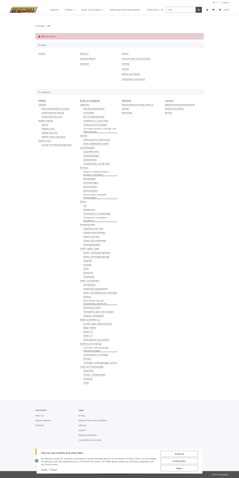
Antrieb (83, 135)
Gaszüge (87, 264)
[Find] (199, 10)
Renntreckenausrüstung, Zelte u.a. (138, 104)
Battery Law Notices (131, 74)
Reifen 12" (88, 335)
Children (42, 104)
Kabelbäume (89, 209)
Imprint (44, 469)
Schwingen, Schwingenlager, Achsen (100, 362)
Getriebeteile (89, 284)
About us (84, 53)
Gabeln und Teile (91, 236)
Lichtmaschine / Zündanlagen (97, 213)
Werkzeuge (127, 112)
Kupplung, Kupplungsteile (95, 288)
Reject (179, 468)
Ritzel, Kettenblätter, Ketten (96, 143)
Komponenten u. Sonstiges (95, 354)
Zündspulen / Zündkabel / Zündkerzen (95, 219)
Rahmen (87, 358)
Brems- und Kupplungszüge (96, 256)
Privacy (53, 469)
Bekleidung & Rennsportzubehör (180, 104)
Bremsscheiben (90, 190)
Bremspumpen (90, 186)
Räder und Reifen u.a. (90, 319)
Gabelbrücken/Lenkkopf (94, 232)
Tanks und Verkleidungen (92, 366)
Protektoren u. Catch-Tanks (95, 120)
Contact (225, 2)
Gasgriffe (87, 260)
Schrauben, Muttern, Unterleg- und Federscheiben (99, 130)
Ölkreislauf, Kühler (92, 307)
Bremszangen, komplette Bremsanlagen (94, 196)
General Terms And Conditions (136, 58)
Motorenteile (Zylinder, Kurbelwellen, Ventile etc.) (95, 302)
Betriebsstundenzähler (94, 108)
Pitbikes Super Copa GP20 (53, 136)
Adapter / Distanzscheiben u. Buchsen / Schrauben (96, 173)
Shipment (84, 63)
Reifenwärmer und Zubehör (96, 339)
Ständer (125, 108)
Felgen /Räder (89, 327)
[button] (207, 10)
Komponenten (90, 159)
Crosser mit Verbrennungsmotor (57, 144)
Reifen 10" (88, 331)
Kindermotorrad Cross (52, 116)
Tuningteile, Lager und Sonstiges (98, 311)
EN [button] (214, 2)
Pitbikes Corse (48, 128)
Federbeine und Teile (93, 228)
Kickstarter (88, 272)
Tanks (86, 382)
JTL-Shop (224, 474)
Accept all (179, 454)
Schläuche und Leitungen (95, 124)
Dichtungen (88, 112)
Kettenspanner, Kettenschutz (96, 139)
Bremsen (84, 167)
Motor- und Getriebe (89, 280)
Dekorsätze (88, 370)
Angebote (169, 100)
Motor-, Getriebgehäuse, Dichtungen (100, 292)
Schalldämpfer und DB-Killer (96, 163)
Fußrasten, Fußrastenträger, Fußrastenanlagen (96, 349)
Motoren (87, 296)
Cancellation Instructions (133, 79)
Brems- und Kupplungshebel (96, 252)
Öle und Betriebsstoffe (93, 116)
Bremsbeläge (89, 178)
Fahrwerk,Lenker (87, 224)
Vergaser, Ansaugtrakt (93, 315)
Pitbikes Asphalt (45, 120)
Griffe (86, 268)
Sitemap (125, 63)
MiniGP (45, 124)
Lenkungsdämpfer (91, 244)
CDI (85, 205)
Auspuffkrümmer (91, 151)
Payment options (88, 58)
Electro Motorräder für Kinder (55, 108)
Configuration (179, 461)
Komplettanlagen (91, 155)
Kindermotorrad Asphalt (53, 112)
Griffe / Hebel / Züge (89, 248)
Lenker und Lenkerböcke (94, 240)
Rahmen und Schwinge (91, 343)
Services (168, 112)
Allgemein (84, 104)
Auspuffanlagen (87, 147)
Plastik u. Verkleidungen (94, 374)
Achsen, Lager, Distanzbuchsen (97, 323)
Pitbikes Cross (44, 140)
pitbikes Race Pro (50, 132)
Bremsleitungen (90, 182)
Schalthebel (88, 276)
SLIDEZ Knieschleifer (174, 108)
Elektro (83, 201)
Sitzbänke (87, 378)
